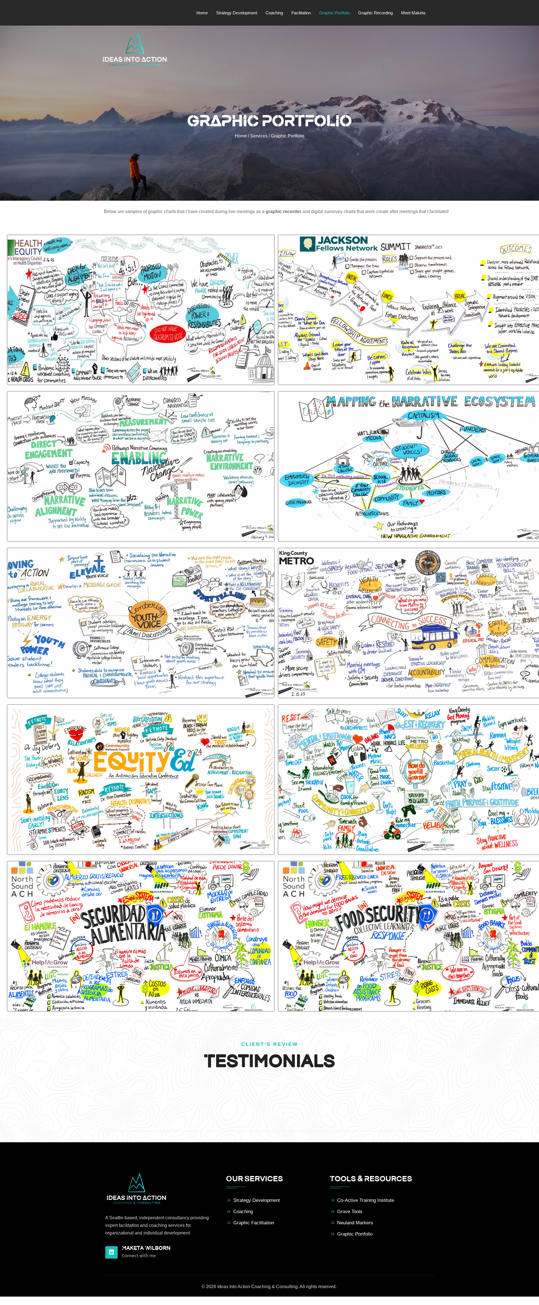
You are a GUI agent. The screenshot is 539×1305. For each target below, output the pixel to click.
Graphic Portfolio (355, 1234)
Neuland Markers (355, 1222)
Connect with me (139, 1255)
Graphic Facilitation (253, 1222)
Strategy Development (256, 1200)
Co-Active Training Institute (365, 1200)
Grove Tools (349, 1211)
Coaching (243, 1211)
